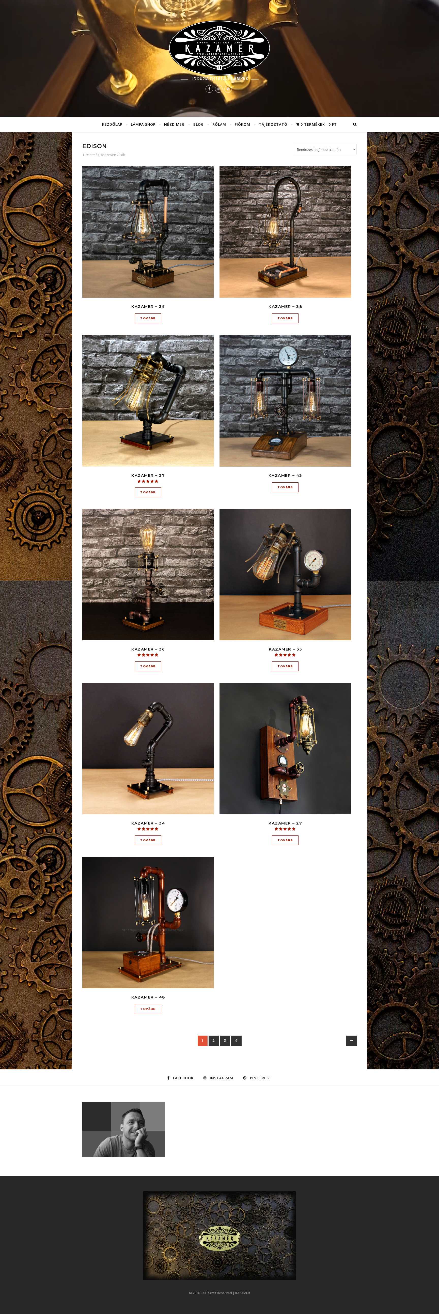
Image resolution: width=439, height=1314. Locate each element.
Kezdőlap (112, 124)
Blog (198, 124)
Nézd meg (174, 124)
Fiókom (242, 124)
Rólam (219, 124)
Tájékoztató (273, 124)
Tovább (148, 318)
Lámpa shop (143, 124)
